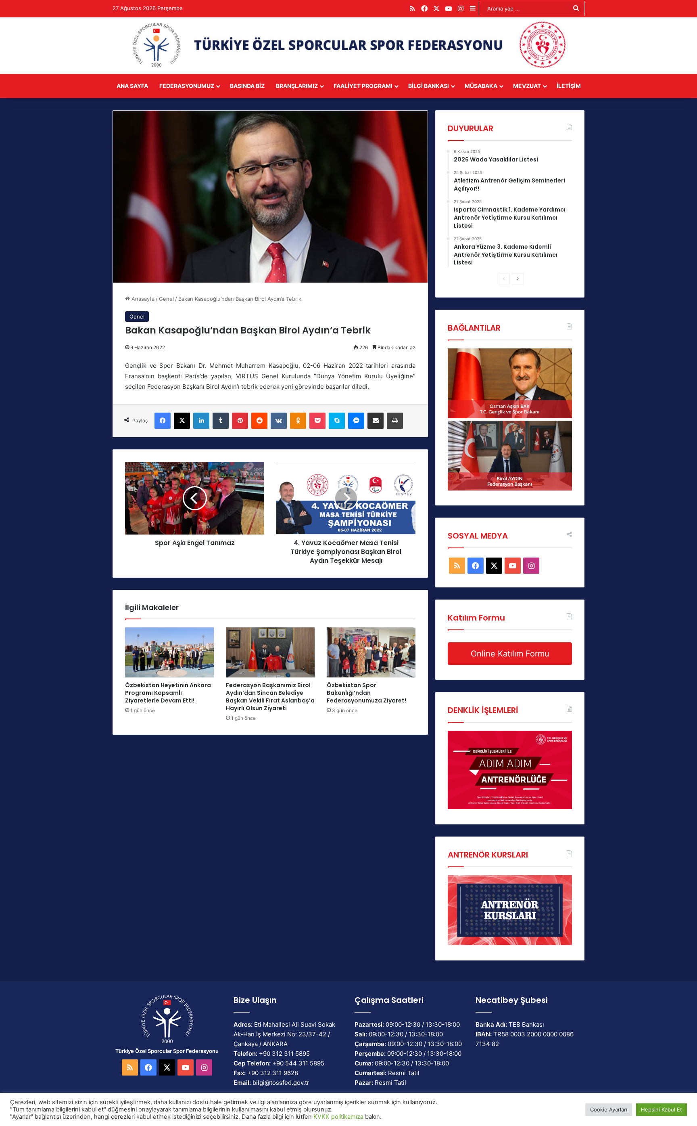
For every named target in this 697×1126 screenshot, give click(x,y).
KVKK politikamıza (338, 1116)
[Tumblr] (221, 421)
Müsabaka (481, 85)
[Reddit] (259, 421)
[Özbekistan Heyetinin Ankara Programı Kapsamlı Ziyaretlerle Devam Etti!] (169, 652)
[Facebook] (162, 421)
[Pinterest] (240, 421)
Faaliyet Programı (363, 85)
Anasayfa (142, 299)
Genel (166, 299)
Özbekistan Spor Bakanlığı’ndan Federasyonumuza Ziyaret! (366, 693)
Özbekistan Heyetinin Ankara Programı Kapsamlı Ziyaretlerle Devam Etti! (168, 693)
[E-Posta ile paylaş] (375, 421)
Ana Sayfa (132, 85)
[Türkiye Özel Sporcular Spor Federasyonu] (348, 45)
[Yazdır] (395, 421)
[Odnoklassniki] (298, 421)
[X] (182, 421)
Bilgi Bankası (428, 85)
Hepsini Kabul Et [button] (661, 1109)
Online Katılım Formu (510, 653)
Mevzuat (527, 85)
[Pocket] (317, 421)
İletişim (569, 85)
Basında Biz (247, 85)
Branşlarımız (297, 85)
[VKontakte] (279, 421)
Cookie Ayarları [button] (608, 1109)
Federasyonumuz (186, 85)
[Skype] (337, 421)
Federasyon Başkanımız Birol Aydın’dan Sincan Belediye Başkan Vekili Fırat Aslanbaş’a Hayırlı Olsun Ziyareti (270, 696)
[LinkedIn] (201, 421)
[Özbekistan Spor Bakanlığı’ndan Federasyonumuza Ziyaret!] (371, 652)
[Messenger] (356, 421)
